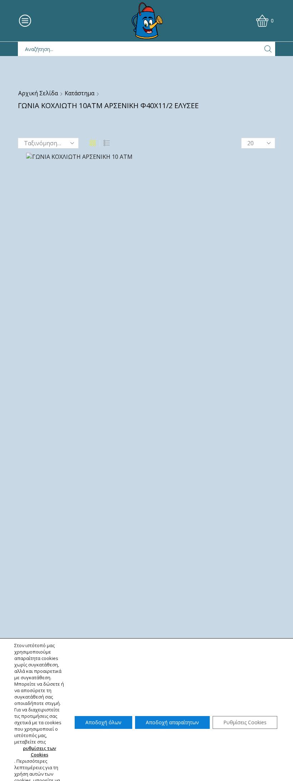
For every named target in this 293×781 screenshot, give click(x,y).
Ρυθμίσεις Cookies (245, 722)
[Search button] (268, 49)
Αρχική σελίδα (38, 93)
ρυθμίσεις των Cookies (39, 751)
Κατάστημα (79, 93)
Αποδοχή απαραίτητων (172, 722)
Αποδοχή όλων (103, 722)
